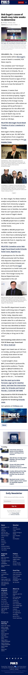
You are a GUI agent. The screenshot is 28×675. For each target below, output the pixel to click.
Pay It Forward (16, 576)
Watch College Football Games (5, 628)
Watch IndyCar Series (4, 637)
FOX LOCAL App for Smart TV (17, 597)
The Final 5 (3, 599)
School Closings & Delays (17, 533)
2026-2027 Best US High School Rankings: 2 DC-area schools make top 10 (18, 459)
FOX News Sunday (5, 548)
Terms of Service (15, 514)
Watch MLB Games (4, 631)
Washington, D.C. (5, 527)
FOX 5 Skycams (16, 529)
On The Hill (3, 601)
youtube (7, 658)
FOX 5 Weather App (16, 536)
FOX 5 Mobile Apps (17, 605)
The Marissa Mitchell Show (4, 593)
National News (4, 535)
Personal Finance (5, 546)
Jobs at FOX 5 (16, 616)
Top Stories (4, 550)
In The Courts (4, 603)
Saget (19, 266)
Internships (15, 614)
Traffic (14, 530)
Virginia (3, 529)
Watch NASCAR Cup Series (5, 634)
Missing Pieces (4, 612)
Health (2, 544)
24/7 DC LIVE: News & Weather (5, 533)
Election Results (16, 563)
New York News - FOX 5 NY (5, 558)
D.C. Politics (16, 556)
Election (15, 561)
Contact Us (15, 600)
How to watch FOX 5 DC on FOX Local (5, 579)
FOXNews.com (18, 406)
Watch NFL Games (5, 625)
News (14, 22)
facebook (10, 658)
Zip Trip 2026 (16, 582)
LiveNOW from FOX (4, 575)
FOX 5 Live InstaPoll (15, 591)
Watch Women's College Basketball (5, 643)
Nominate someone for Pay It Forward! (17, 579)
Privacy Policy (15, 513)
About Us (16, 589)
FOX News (10, 22)
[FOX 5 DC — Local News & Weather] (5, 2)
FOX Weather (16, 538)
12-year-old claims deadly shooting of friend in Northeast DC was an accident (18, 466)
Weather (16, 525)
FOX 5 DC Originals (4, 589)
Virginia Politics (16, 559)
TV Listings (3, 572)
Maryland (3, 530)
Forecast (15, 527)
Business (3, 541)
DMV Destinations (17, 574)
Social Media (16, 607)
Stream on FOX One (4, 623)
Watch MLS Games (4, 650)
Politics (15, 554)
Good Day (16, 570)
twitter (12, 658)
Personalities (16, 602)
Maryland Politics (17, 557)
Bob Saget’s (21, 57)
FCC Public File (16, 611)
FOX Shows (4, 577)
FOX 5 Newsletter (17, 603)
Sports (2, 539)
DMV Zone (3, 595)
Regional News (4, 554)
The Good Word (5, 606)
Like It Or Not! (4, 597)
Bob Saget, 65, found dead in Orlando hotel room (13, 43)
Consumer (3, 542)
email (21, 658)
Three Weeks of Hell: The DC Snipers (5, 610)
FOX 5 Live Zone (5, 604)
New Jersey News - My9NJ (5, 565)
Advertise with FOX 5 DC (17, 594)
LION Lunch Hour (17, 572)
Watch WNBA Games (4, 647)
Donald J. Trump (17, 564)
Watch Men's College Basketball (5, 640)
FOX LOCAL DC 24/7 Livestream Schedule (5, 584)
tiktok (18, 658)
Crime (2, 537)
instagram (15, 658)
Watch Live (21, 2)
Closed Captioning (17, 618)
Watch (3, 570)
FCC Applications (17, 612)
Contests (15, 609)
